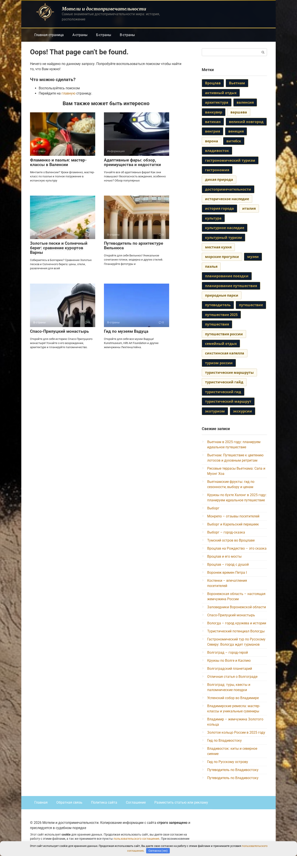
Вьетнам (237, 83)
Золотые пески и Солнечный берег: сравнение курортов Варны (58, 248)
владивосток (217, 150)
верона (211, 141)
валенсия (245, 102)
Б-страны (103, 35)
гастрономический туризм (230, 160)
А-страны (79, 35)
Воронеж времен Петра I (227, 572)
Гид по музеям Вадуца (126, 331)
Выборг (213, 508)
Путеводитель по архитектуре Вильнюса (133, 245)
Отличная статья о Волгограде (232, 677)
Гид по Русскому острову (227, 762)
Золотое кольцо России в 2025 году (236, 732)
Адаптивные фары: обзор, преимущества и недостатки (132, 162)
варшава (238, 112)
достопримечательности (228, 189)
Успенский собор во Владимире (233, 698)
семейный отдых (221, 343)
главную (68, 93)
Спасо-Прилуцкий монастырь (59, 331)
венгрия (212, 131)
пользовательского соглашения (136, 839)
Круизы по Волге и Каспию (229, 660)
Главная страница (49, 35)
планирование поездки (227, 276)
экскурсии (242, 411)
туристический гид (223, 391)
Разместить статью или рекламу (181, 802)
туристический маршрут (228, 401)
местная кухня (218, 247)
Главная (41, 802)
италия (249, 208)
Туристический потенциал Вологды (236, 631)
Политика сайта (104, 802)
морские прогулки (222, 256)
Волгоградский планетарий (229, 669)
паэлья (211, 266)
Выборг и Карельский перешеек (233, 524)
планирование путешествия (231, 285)
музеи (253, 256)
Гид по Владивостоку (224, 740)
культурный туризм (223, 237)
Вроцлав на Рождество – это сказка (237, 548)
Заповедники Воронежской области (236, 607)
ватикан (213, 121)
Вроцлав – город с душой (228, 564)
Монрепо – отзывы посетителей (233, 516)
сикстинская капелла (224, 353)
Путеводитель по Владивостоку (233, 770)
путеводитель (218, 305)
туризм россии (219, 363)
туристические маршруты (229, 372)
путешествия (217, 324)
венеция (236, 131)
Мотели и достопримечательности (104, 8)
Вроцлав (213, 83)
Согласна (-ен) (158, 850)
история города (219, 208)
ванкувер (213, 112)
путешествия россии (224, 334)
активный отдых (221, 92)
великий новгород (246, 121)
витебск (233, 141)
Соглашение (136, 802)
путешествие (251, 305)
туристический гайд (224, 382)
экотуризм (215, 411)
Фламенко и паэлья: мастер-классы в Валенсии (58, 162)
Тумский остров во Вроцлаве (231, 540)
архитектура (216, 102)
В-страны (127, 35)
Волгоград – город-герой (227, 652)
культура (213, 218)
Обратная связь (69, 802)
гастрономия (217, 170)
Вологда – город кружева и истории (236, 623)
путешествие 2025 (221, 314)
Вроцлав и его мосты (224, 556)
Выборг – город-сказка (226, 532)
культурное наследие (224, 227)
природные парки (221, 295)
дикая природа (219, 179)
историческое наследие (227, 198)
